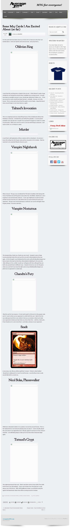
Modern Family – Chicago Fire (57, 110)
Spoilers (37, 495)
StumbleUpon (33, 502)
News (56, 12)
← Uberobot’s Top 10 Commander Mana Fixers (13, 509)
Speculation (44, 12)
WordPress (65, 518)
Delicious (25, 502)
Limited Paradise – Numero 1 (56, 105)
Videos (50, 13)
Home (5, 12)
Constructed (10, 13)
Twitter (12, 502)
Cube (31, 13)
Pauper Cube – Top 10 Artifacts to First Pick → (36, 509)
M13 (34, 495)
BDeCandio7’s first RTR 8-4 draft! (57, 99)
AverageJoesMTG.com (8, 519)
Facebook (19, 502)
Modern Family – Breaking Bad (57, 113)
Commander (25, 13)
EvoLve (46, 518)
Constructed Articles (14, 495)
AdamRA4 (20, 34)
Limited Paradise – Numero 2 (56, 100)
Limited (17, 13)
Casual (37, 13)
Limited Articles (26, 495)
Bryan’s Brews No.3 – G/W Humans (58, 111)
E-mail (39, 502)
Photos (60, 12)
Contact (5, 16)
